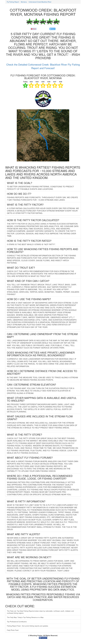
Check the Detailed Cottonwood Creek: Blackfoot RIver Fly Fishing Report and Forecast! (43, 66)
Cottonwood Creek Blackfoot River (40, 2)
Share (34, 29)
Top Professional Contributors (17, 622)
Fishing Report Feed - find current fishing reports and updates (27, 626)
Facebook (44, 638)
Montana (24, 2)
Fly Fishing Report (13, 2)
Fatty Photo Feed (12, 630)
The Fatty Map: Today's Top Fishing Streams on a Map (25, 617)
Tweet (53, 29)
